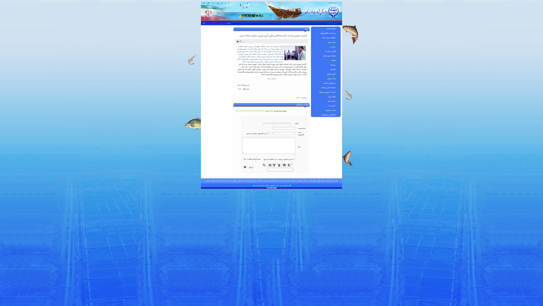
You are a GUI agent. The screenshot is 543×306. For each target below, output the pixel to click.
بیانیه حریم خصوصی (331, 180)
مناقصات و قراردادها (289, 180)
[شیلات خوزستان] (322, 17)
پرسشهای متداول (238, 180)
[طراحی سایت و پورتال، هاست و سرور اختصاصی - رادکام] (271, 188)
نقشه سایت (219, 180)
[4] (273, 123)
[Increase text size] (222, 3)
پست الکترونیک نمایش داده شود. (256, 133)
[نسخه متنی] (237, 42)
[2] (267, 123)
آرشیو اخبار (227, 180)
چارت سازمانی (210, 180)
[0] (237, 111)
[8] (284, 123)
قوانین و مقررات (267, 180)
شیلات (298, 97)
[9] (287, 123)
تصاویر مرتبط (271, 78)
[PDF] (240, 42)
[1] (264, 123)
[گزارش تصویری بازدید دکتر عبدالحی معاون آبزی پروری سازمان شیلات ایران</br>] (295, 59)
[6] (278, 123)
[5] (275, 123)
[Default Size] (228, 3)
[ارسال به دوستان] (243, 42)
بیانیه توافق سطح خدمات (316, 180)
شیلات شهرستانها (255, 180)
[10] (289, 123)
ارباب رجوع (278, 180)
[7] (281, 123)
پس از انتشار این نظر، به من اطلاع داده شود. (277, 159)
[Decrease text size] (225, 3)
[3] (270, 123)
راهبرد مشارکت (302, 180)
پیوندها (247, 180)
